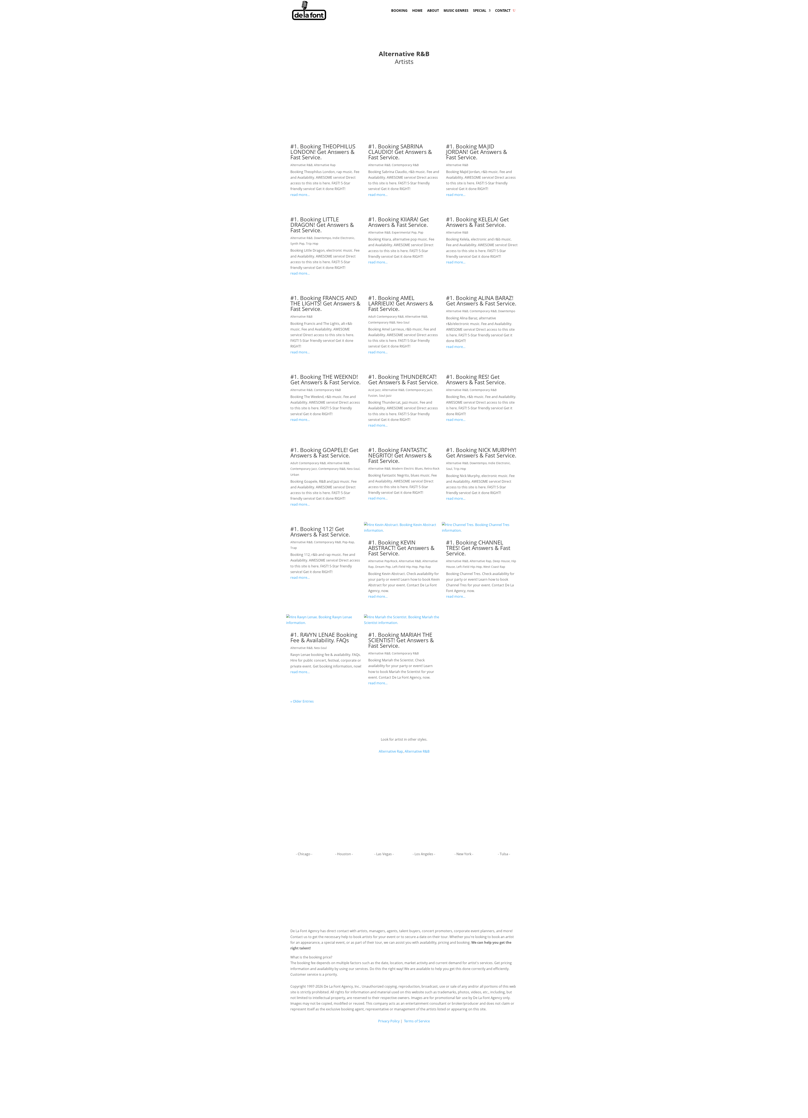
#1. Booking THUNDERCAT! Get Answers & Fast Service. (403, 379)
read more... (300, 194)
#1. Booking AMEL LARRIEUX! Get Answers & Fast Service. (400, 303)
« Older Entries (302, 701)
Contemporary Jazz (419, 390)
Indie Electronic (343, 238)
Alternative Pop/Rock (382, 561)
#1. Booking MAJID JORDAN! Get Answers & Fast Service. (476, 152)
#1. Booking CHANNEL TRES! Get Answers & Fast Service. (478, 548)
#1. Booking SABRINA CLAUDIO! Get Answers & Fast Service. (400, 152)
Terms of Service (416, 1021)
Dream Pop (383, 567)
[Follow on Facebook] (395, 892)
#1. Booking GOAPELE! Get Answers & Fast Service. (324, 452)
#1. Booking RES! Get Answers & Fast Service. (476, 379)
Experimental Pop (404, 232)
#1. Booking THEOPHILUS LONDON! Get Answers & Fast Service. (322, 152)
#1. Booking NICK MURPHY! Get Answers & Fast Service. (481, 452)
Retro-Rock (431, 468)
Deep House (501, 561)
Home (417, 10)
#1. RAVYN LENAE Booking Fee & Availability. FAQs (323, 637)
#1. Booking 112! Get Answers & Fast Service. (320, 531)
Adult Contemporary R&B (386, 316)
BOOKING (399, 10)
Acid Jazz (374, 390)
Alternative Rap (325, 165)
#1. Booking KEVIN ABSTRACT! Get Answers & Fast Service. (401, 548)
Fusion (372, 396)
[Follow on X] (412, 892)
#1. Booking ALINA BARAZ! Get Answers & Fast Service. (481, 300)
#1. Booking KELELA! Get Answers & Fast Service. (477, 222)
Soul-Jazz (385, 396)
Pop (420, 232)
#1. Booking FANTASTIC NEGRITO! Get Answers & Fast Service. (400, 455)
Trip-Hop (312, 244)
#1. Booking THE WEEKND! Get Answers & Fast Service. (325, 379)
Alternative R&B (301, 165)
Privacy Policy (389, 1021)
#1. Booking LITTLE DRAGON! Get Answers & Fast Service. (322, 224)
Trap (293, 548)
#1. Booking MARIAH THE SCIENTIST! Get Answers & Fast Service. (401, 640)
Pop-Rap (348, 542)
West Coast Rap (494, 567)
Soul (449, 469)
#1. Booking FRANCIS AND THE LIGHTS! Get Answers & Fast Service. (325, 303)
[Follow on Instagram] (404, 892)
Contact (502, 10)
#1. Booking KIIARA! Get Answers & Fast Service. (398, 222)
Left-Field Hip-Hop (405, 567)
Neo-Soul (403, 322)
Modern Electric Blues (407, 468)
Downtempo (322, 238)
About (433, 10)
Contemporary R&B (405, 165)
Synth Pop (297, 244)
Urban (294, 475)
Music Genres (456, 10)
